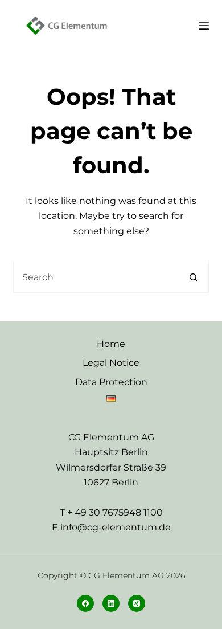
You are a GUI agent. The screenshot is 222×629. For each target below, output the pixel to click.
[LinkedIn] (111, 603)
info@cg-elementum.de (115, 527)
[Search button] (193, 277)
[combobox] (96, 277)
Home (111, 343)
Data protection (111, 382)
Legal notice (111, 362)
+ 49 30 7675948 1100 (115, 512)
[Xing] (136, 603)
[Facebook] (85, 603)
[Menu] (204, 26)
